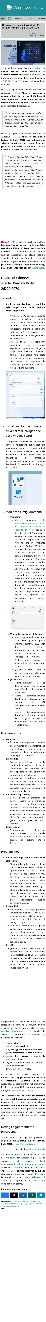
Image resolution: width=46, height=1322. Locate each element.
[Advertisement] (23, 215)
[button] (3, 18)
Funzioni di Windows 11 (22, 1201)
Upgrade (31, 1204)
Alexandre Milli (37, 33)
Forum (18, 1167)
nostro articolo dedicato (23, 1090)
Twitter (20, 1164)
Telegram (36, 1177)
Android (25, 1157)
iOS (39, 1157)
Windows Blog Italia (35, 1149)
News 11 (36, 1201)
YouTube (29, 1164)
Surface (30, 18)
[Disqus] (23, 1291)
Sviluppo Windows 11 (10, 1204)
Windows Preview (11, 1206)
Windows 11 (20, 18)
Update (23, 1204)
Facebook (10, 1164)
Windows (10, 1157)
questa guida (38, 267)
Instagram (39, 1164)
